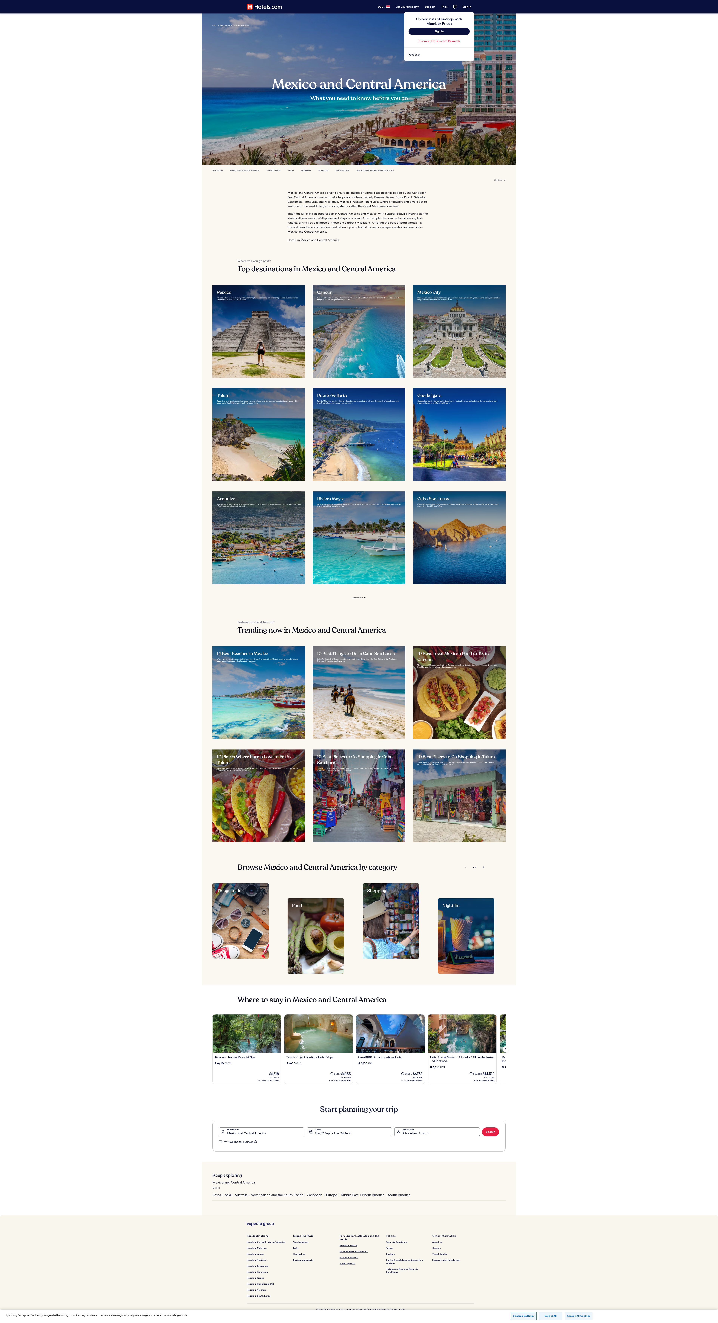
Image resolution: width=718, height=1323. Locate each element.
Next (481, 867)
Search (490, 1132)
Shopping (306, 170)
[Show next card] (506, 1049)
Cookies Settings (524, 1315)
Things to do (274, 170)
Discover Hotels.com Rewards (439, 41)
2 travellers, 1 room (415, 1133)
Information (342, 170)
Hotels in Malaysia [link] (257, 1248)
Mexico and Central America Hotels (375, 170)
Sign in (467, 6)
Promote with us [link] (349, 1257)
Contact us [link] (299, 1254)
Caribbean (314, 1195)
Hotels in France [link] (255, 1277)
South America (399, 1195)
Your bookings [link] (301, 1242)
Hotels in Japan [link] (255, 1254)
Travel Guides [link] (439, 1254)
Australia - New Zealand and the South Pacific (269, 1195)
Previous (466, 867)
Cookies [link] (390, 1254)
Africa (216, 1195)
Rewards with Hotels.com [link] (446, 1259)
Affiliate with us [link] (348, 1245)
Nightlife (323, 170)
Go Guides (217, 170)
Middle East (349, 1195)
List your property (407, 6)
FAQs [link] (296, 1248)
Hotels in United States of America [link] (266, 1242)
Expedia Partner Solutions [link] (354, 1251)
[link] (439, 55)
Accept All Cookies (578, 1315)
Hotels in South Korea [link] (259, 1295)
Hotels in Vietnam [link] (256, 1289)
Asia (228, 1195)
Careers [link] (436, 1248)
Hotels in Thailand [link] (256, 1259)
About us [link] (437, 1242)
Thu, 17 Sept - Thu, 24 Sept (333, 1133)
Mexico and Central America (245, 170)
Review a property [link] (303, 1259)
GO (214, 25)
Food (291, 170)
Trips (444, 6)
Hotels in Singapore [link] (257, 1265)
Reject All (551, 1315)
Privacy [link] (389, 1248)
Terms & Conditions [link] (396, 1242)
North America (373, 1195)
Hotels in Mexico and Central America (313, 240)
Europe (331, 1195)
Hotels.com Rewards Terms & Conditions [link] (402, 1270)
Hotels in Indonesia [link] (257, 1271)
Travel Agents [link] (347, 1263)
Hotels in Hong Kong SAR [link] (260, 1283)
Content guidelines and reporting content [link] (404, 1261)
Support (430, 6)
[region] (359, 1316)
